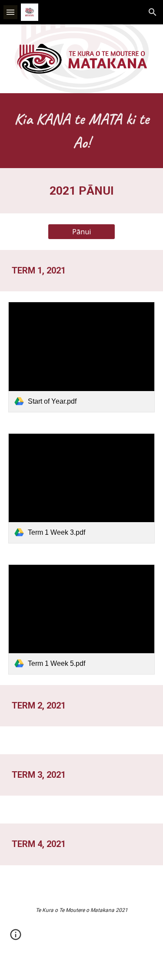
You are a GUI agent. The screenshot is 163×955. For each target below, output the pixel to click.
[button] (10, 12)
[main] (81, 131)
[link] (81, 357)
